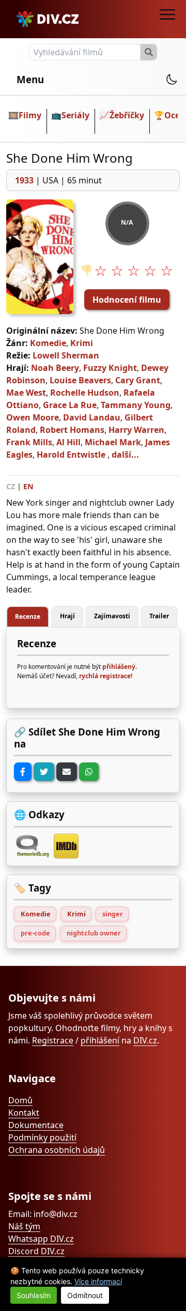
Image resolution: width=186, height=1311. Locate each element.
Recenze (27, 616)
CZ (10, 486)
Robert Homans (72, 429)
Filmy (30, 115)
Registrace (52, 1040)
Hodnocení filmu (126, 299)
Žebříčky (127, 115)
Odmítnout (85, 1295)
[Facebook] (23, 771)
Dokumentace (36, 1125)
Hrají (67, 616)
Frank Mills (29, 442)
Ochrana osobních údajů (56, 1150)
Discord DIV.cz (36, 1251)
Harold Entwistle (71, 454)
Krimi (81, 343)
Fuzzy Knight (110, 367)
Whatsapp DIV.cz (41, 1238)
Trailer (159, 616)
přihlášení (100, 1040)
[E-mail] (66, 771)
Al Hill (68, 442)
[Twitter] (44, 771)
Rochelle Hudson (84, 392)
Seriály (75, 115)
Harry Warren (136, 429)
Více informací (98, 1281)
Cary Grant (137, 380)
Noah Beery (55, 367)
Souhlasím (34, 1295)
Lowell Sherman (66, 355)
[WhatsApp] (89, 771)
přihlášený (118, 666)
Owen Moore (32, 417)
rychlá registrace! (105, 676)
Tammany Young (136, 405)
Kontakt (23, 1112)
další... (125, 454)
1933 (24, 180)
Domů (20, 1100)
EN (28, 486)
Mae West (26, 392)
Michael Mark (113, 442)
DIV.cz (145, 1040)
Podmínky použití (42, 1137)
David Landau (91, 417)
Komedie (48, 343)
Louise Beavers (80, 380)
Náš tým (24, 1226)
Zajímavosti (112, 616)
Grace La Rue (70, 405)
